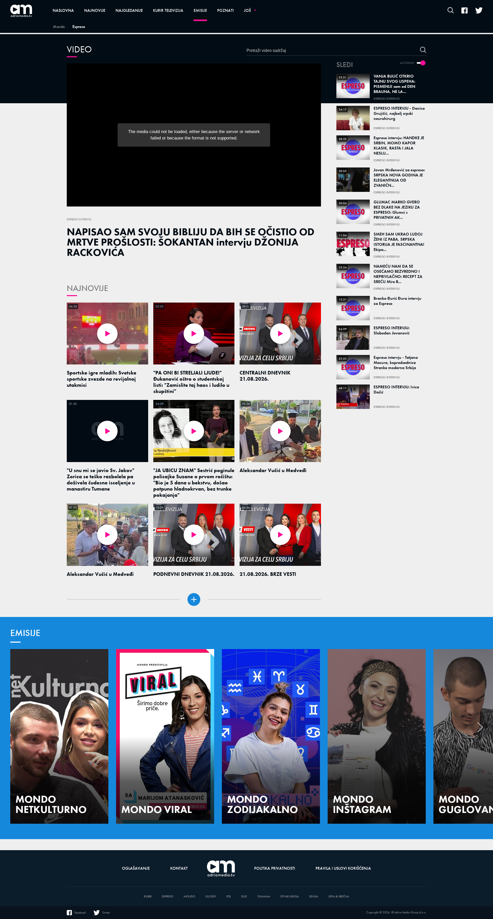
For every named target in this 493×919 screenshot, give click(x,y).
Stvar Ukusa (289, 896)
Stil (228, 896)
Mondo (189, 896)
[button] (480, 730)
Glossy (210, 896)
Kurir (147, 896)
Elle (244, 896)
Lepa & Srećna (338, 896)
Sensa (313, 896)
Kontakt (179, 868)
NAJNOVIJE (87, 288)
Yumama (263, 896)
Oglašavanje (136, 868)
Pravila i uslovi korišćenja (343, 868)
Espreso (167, 896)
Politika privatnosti (274, 868)
